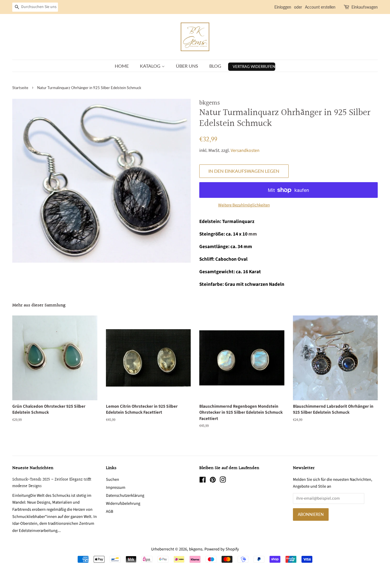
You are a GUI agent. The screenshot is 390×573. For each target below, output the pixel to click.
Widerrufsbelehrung (123, 503)
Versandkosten (245, 150)
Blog (215, 66)
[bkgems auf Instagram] (223, 481)
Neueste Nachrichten (32, 468)
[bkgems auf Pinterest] (213, 481)
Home (122, 66)
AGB (109, 511)
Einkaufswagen (364, 7)
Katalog (151, 66)
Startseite (20, 87)
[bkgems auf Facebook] (202, 481)
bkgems (195, 549)
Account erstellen (320, 7)
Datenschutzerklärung (125, 495)
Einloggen (282, 7)
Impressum (115, 487)
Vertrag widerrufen (254, 66)
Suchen (112, 479)
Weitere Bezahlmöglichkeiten (244, 205)
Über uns (187, 66)
